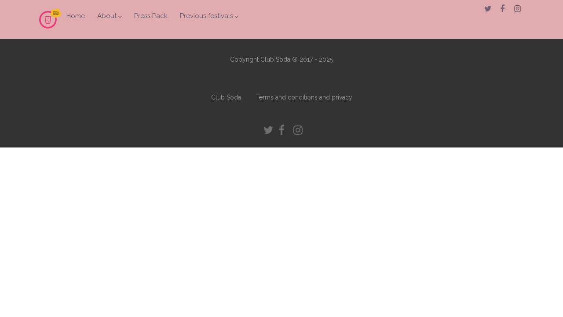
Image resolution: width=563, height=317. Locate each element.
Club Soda (226, 97)
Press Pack (151, 16)
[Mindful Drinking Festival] (50, 32)
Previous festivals (206, 16)
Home (75, 16)
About (107, 16)
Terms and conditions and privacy (304, 97)
